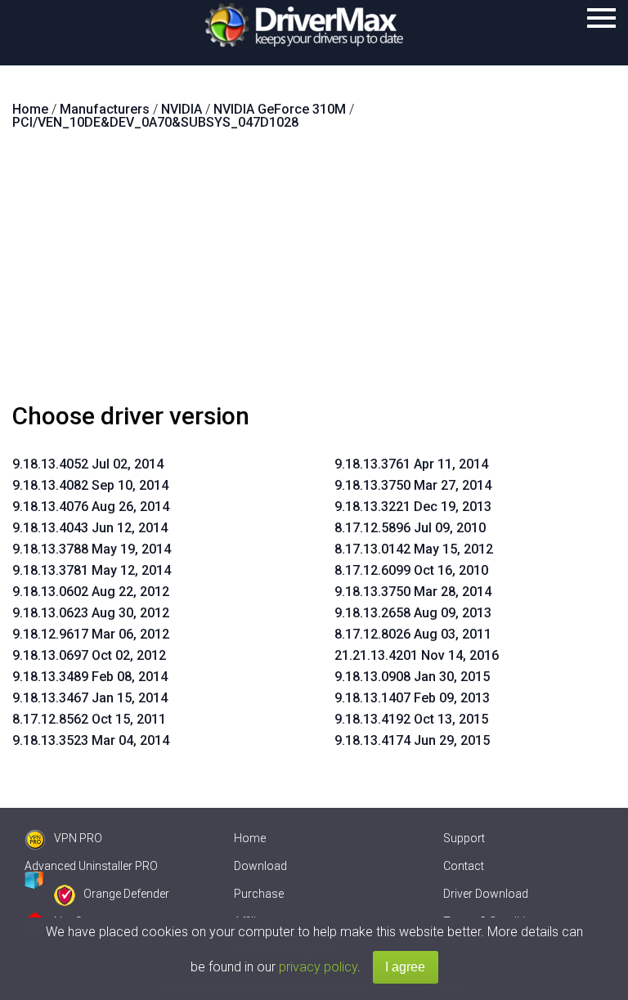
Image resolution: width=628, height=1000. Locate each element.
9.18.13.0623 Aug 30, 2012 (90, 613)
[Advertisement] (314, 273)
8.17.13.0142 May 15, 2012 (413, 549)
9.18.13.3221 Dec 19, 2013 (412, 506)
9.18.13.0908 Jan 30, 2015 (412, 676)
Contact (463, 866)
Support (464, 838)
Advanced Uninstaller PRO (91, 866)
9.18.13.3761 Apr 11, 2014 (411, 464)
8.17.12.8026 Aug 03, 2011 (412, 634)
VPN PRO (78, 838)
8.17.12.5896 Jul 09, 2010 (410, 528)
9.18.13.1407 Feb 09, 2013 (412, 698)
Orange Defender (126, 893)
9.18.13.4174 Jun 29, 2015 (412, 740)
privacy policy (318, 967)
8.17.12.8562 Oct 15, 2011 (89, 719)
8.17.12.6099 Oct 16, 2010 (411, 570)
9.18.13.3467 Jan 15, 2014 (90, 698)
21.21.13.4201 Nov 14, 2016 (416, 655)
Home (250, 838)
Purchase (259, 893)
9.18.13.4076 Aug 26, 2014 (90, 506)
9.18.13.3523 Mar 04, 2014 (90, 740)
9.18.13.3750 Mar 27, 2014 (412, 485)
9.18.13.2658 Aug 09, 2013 (412, 613)
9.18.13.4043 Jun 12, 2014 (90, 528)
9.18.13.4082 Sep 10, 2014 (90, 485)
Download (260, 866)
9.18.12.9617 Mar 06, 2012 (90, 634)
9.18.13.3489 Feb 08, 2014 (90, 676)
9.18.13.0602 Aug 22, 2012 (90, 591)
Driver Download (485, 893)
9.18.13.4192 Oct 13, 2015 (411, 719)
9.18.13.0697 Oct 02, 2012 (89, 655)
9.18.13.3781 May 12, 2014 (91, 570)
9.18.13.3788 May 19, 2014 (91, 549)
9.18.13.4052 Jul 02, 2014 (88, 464)
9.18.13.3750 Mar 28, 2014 (412, 591)
